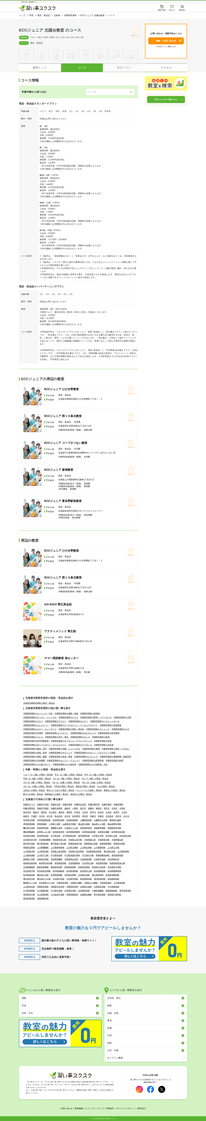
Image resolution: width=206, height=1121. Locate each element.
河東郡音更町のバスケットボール (104, 721)
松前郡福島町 (72, 820)
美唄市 (69, 812)
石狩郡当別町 (29, 820)
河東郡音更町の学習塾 (33, 733)
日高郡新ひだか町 (47, 883)
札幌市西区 (118, 804)
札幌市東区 (67, 804)
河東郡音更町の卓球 (122, 717)
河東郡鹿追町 (106, 883)
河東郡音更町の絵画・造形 (35, 753)
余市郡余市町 (125, 836)
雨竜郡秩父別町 (91, 843)
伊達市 (101, 816)
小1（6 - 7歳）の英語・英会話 (66, 778)
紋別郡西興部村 (114, 871)
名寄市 (116, 812)
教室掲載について (82, 1108)
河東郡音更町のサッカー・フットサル (40, 717)
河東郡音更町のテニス (68, 717)
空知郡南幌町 (45, 840)
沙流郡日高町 (58, 879)
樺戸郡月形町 (29, 843)
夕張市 (122, 808)
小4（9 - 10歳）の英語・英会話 (66, 782)
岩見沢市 (27, 812)
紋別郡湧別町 (72, 871)
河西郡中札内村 (57, 887)
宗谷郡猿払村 (113, 859)
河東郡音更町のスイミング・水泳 (38, 713)
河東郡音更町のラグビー (55, 721)
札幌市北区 (56, 804)
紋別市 (101, 812)
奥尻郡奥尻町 (43, 828)
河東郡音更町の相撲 (91, 749)
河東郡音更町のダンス (80, 737)
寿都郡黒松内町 (114, 828)
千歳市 (34, 816)
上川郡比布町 (86, 847)
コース (82, 67)
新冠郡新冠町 (86, 879)
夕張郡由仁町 (90, 840)
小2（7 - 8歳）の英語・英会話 (95, 778)
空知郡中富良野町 (76, 851)
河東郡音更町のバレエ (33, 737)
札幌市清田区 (57, 808)
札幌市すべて (29, 804)
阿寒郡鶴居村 (72, 894)
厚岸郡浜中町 (29, 894)
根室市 (26, 816)
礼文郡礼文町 (88, 863)
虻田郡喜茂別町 (89, 832)
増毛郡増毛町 (117, 855)
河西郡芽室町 (43, 887)
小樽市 (75, 808)
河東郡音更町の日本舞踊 (34, 760)
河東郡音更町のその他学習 (64, 764)
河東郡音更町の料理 (114, 760)
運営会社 (141, 1108)
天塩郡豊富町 (74, 863)
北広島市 (110, 816)
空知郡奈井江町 (59, 840)
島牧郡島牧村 (86, 828)
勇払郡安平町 (29, 879)
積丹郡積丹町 (84, 836)
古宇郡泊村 (56, 836)
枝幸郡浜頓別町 (30, 863)
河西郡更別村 (72, 887)
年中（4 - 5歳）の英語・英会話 (98, 775)
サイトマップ (98, 1108)
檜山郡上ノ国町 (99, 824)
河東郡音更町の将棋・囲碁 (35, 756)
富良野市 (76, 816)
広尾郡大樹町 (86, 887)
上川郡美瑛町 (43, 851)
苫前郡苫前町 (43, 859)
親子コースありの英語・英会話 (60, 790)
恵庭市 (93, 816)
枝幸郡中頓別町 (46, 863)
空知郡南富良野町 (94, 851)
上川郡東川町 (29, 851)
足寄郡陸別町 (84, 891)
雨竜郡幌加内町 (103, 855)
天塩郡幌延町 (29, 867)
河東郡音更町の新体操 (90, 713)
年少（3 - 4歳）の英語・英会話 (68, 775)
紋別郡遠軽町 (58, 871)
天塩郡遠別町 (86, 859)
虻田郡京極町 (104, 832)
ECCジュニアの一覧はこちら (166, 99)
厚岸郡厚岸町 (125, 891)
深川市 (67, 816)
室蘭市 (91, 808)
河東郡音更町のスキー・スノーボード (40, 729)
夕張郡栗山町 (117, 840)
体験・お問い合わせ (166, 41)
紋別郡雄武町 (29, 875)
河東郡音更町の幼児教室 (108, 733)
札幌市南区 (107, 804)
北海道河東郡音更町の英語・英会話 (39, 703)
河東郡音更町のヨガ (120, 729)
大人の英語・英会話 (106, 786)
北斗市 (126, 816)
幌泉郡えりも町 (30, 883)
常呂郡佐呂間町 (44, 871)
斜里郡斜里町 (70, 867)
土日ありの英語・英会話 (34, 790)
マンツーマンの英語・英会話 (89, 790)
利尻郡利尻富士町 (117, 863)
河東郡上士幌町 (91, 883)
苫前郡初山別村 (71, 859)
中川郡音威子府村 (72, 855)
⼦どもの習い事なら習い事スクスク (103, 1118)
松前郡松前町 (58, 820)
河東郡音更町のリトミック (98, 729)
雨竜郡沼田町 (29, 847)
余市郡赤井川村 (30, 840)
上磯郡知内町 (86, 820)
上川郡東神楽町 (57, 847)
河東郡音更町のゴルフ (33, 721)
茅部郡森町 (42, 824)
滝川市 (42, 816)
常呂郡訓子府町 (114, 867)
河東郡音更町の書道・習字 (35, 749)
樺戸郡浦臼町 (43, 843)
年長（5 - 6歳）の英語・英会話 (37, 778)
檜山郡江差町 (84, 824)
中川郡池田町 (29, 891)
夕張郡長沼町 (104, 840)
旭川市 (83, 808)
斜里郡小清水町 (99, 867)
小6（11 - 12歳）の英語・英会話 (37, 786)
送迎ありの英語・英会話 (81, 794)
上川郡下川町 (43, 855)
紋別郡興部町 (100, 871)
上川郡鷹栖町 (43, 847)
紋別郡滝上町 (86, 871)
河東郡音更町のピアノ (78, 721)
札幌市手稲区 (43, 808)
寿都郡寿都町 (100, 828)
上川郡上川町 (113, 847)
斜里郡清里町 (84, 867)
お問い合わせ (67, 1108)
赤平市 (93, 812)
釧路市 (99, 808)
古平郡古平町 (98, 836)
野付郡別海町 (100, 894)
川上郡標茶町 (43, 894)
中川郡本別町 (57, 891)
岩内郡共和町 (29, 836)
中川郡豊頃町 (43, 891)
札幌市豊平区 (94, 804)
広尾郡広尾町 (100, 887)
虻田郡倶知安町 (118, 832)
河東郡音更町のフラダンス (80, 745)
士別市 (109, 812)
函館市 (67, 808)
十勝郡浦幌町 (98, 891)
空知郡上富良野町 (58, 851)
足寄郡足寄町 (70, 891)
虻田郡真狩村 (58, 832)
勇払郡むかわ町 (44, 879)
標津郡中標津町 (114, 894)
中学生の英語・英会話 (64, 786)
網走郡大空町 (43, 875)
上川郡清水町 (29, 887)
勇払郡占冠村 (109, 851)
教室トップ (40, 67)
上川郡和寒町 (123, 851)
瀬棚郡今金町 (57, 828)
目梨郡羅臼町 (43, 898)
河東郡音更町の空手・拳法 (56, 737)
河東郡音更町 (62, 883)
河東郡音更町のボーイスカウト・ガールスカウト (44, 745)
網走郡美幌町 (43, 867)
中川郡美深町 (57, 855)
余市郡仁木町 (111, 836)
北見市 (114, 808)
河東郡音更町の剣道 (103, 741)
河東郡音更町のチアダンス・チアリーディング (71, 741)
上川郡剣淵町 (29, 855)
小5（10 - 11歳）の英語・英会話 (96, 782)
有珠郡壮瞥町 (70, 875)
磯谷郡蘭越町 (29, 832)
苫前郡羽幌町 (57, 859)
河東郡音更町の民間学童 (93, 760)
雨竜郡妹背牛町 (75, 843)
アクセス (166, 67)
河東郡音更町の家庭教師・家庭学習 (115, 756)
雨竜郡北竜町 (119, 843)
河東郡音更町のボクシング (60, 753)
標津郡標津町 (29, 898)
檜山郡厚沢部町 (114, 824)
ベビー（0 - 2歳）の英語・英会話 (38, 775)
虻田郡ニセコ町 (44, 832)
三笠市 (124, 812)
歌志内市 (59, 816)
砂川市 (50, 816)
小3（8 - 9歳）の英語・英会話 (36, 782)
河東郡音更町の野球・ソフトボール (96, 717)
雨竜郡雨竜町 (106, 843)
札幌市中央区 (43, 804)
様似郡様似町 (113, 879)
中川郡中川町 (88, 855)
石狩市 (118, 816)
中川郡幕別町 (113, 887)
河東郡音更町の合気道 (104, 745)
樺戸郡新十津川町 (58, 843)
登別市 (85, 816)
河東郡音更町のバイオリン (56, 733)
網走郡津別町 (57, 867)
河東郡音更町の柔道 (101, 737)
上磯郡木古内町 (101, 820)
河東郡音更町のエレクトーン (36, 725)
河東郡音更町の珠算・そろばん (115, 749)
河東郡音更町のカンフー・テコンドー (63, 760)
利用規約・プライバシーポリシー (120, 1108)
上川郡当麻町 (72, 847)
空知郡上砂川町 (75, 840)
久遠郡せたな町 (71, 828)
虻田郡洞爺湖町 (112, 875)
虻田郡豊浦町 (57, 875)
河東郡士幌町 (76, 883)
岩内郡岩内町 (43, 836)
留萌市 (44, 812)
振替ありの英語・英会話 (114, 790)
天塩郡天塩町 (100, 859)
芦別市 (77, 812)
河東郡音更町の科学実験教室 (36, 741)
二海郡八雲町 (55, 824)
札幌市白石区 (80, 804)
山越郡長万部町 (69, 824)
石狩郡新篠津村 (44, 820)
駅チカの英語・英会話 (33, 794)
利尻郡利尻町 (102, 863)
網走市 (36, 812)
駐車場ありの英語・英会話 (56, 794)
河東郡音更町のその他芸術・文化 (93, 764)
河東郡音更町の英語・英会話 (71, 729)
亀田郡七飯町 (115, 820)
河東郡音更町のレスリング (86, 756)
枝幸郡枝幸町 (60, 863)
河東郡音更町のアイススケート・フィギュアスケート (74, 725)
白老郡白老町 (84, 875)
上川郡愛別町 (100, 847)
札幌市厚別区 (29, 808)
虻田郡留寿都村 (73, 832)
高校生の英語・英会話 (85, 786)
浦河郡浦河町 (100, 879)
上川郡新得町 (119, 883)
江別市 (85, 812)
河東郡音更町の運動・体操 (66, 713)
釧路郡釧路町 (111, 891)
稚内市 (61, 812)
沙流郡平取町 (72, 879)
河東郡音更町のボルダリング (83, 733)
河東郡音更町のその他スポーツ (37, 764)
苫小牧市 (53, 812)
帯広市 (107, 808)
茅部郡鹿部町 (29, 824)
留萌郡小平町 (29, 859)
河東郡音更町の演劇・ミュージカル (64, 749)
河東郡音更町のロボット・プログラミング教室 (94, 753)
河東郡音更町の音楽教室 (110, 725)
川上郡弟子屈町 (57, 894)
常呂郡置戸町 (29, 871)
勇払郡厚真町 (98, 875)
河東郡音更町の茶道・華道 (60, 756)
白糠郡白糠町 (86, 894)
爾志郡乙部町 (29, 828)
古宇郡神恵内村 (69, 836)
